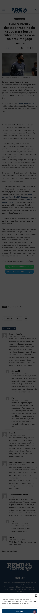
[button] (36, 595)
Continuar (19, 611)
